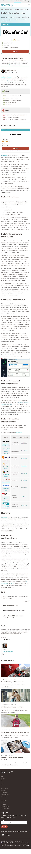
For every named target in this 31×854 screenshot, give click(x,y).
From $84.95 (24, 480)
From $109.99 (24, 443)
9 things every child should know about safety (15, 732)
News (2, 782)
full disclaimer (18, 150)
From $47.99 (24, 473)
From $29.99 (24, 466)
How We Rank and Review (18, 841)
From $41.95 (24, 450)
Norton (9, 77)
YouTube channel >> (17, 2)
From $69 (24, 496)
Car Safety (3, 802)
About (2, 776)
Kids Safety (3, 790)
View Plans (15, 148)
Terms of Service (4, 841)
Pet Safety (3, 804)
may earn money (8, 0)
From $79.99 (24, 487)
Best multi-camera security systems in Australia (12, 758)
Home (2, 9)
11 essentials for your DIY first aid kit (12, 682)
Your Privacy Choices (6, 842)
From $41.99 (24, 458)
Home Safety (4, 796)
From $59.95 (24, 505)
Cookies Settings (4, 832)
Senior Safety (4, 792)
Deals (2, 784)
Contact (3, 778)
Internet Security (9, 9)
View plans (15, 51)
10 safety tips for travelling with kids (12, 707)
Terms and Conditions (16, 831)
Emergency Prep (5, 808)
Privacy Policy (24, 831)
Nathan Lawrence (11, 70)
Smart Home (4, 800)
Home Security (4, 788)
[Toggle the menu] (29, 5)
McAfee (3, 77)
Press (2, 780)
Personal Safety (5, 806)
